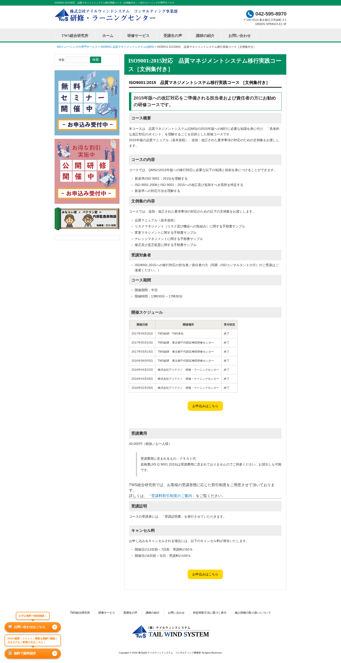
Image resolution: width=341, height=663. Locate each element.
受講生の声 (130, 612)
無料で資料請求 (35, 653)
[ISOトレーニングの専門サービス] (117, 21)
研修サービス (106, 612)
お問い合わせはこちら (35, 626)
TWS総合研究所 (80, 612)
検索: (62, 59)
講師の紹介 (153, 612)
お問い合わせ (176, 612)
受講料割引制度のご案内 (171, 496)
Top (330, 652)
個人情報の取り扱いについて (253, 612)
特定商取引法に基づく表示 (209, 612)
